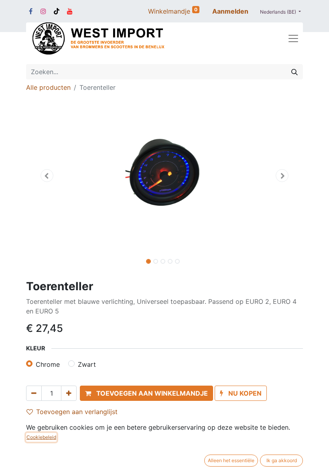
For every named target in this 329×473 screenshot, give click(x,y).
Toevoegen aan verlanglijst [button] (77, 412)
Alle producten (48, 87)
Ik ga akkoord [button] (281, 460)
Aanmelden (230, 11)
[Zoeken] (294, 71)
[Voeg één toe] (69, 393)
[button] (47, 175)
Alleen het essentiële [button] (231, 460)
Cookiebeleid (41, 437)
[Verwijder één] (34, 393)
